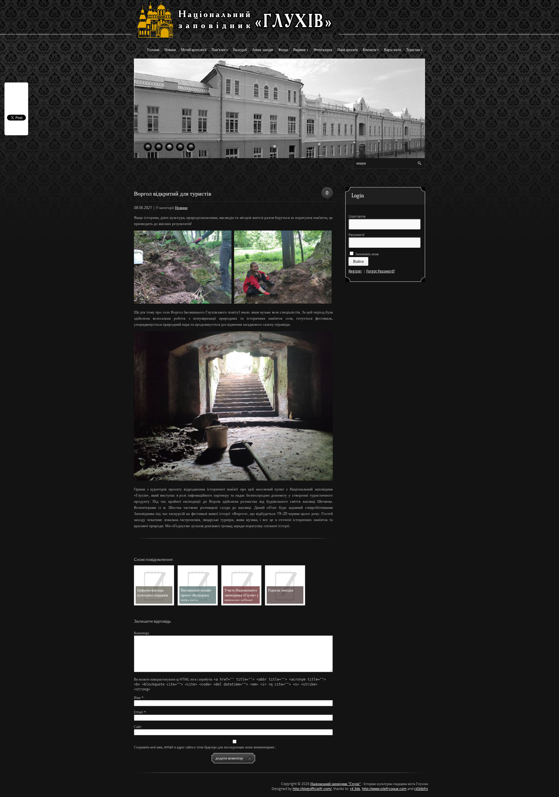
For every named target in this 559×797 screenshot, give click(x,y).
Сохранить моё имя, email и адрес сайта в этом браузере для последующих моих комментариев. (204, 747)
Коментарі (141, 632)
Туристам (414, 49)
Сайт (137, 726)
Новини (170, 49)
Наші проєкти (347, 49)
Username (357, 216)
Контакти (371, 49)
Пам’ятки (220, 49)
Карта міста (392, 49)
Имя (139, 697)
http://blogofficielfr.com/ (312, 788)
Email (140, 712)
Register (355, 271)
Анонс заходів (262, 49)
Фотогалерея (323, 49)
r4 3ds (355, 788)
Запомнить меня (366, 254)
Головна (153, 49)
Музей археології (193, 49)
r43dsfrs (421, 788)
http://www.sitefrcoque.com (384, 788)
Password (356, 234)
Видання (300, 49)
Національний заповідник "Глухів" (335, 783)
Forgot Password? (380, 271)
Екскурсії (240, 49)
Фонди (283, 49)
